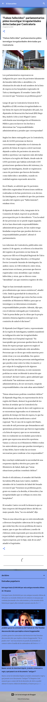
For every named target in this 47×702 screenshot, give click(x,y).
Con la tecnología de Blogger (25, 694)
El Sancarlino (11, 3)
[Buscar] (44, 3)
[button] (4, 31)
